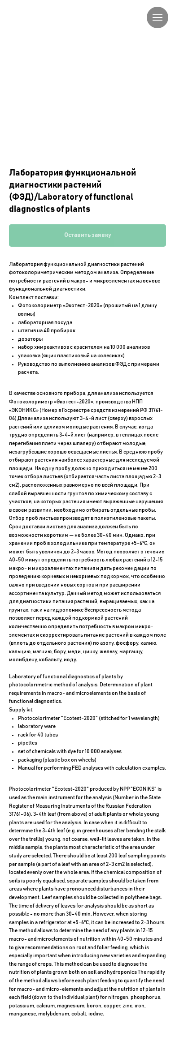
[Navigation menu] (157, 17)
